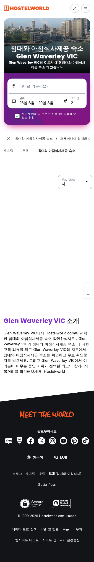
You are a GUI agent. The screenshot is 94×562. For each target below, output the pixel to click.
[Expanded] (8, 138)
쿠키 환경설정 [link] (69, 540)
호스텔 (30, 473)
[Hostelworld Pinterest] (74, 440)
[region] (47, 237)
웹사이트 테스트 (27, 540)
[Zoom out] (88, 294)
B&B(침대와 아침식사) (65, 473)
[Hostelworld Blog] (8, 440)
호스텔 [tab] (8, 150)
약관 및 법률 (49, 529)
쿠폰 (66, 529)
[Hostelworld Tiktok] (85, 440)
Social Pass (47, 484)
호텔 (42, 473)
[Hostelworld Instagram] (52, 440)
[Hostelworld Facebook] (30, 440)
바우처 (77, 529)
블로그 (17, 473)
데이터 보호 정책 (24, 529)
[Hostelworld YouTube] (63, 440)
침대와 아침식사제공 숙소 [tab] (56, 150)
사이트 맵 (49, 540)
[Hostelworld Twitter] (41, 440)
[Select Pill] (74, 8)
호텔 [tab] (25, 150)
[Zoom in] (88, 287)
